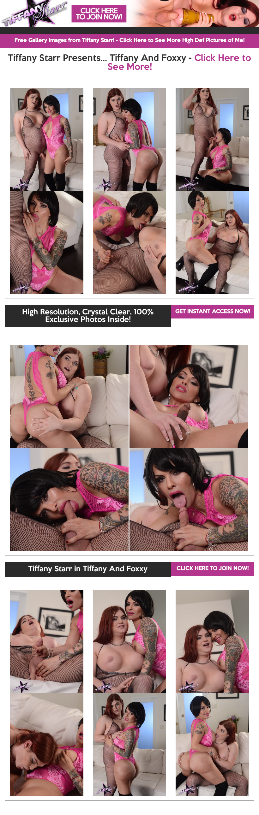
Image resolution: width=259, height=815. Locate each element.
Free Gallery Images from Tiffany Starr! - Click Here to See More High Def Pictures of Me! (129, 40)
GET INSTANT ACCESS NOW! (212, 311)
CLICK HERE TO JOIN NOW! (213, 568)
